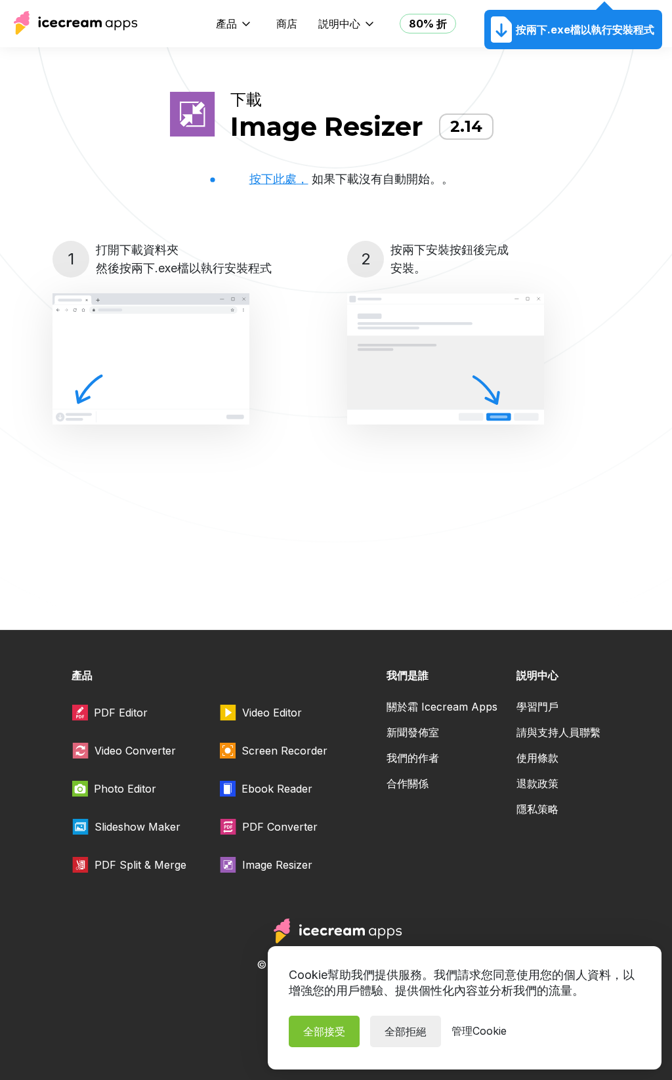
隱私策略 (537, 809)
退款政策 (537, 783)
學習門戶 (537, 706)
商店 (286, 23)
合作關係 (408, 783)
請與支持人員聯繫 (558, 732)
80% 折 (428, 23)
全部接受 (324, 1031)
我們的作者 (413, 757)
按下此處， (278, 179)
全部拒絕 (406, 1031)
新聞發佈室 (413, 732)
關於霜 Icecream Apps (442, 706)
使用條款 (537, 757)
